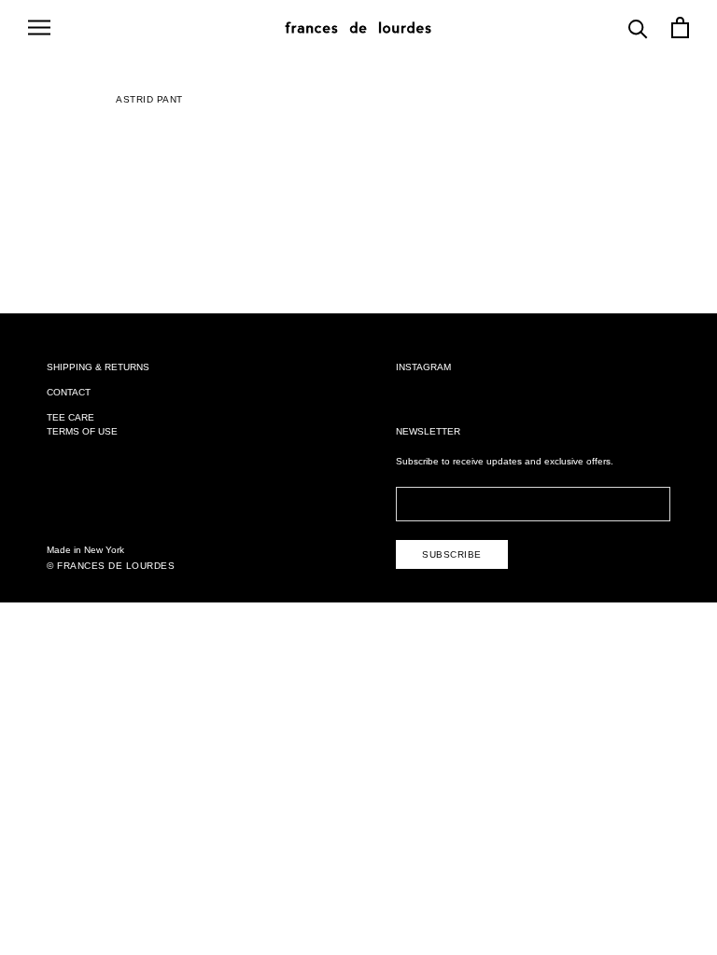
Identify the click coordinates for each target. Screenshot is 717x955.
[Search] (638, 27)
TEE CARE (70, 417)
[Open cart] (680, 27)
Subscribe (452, 554)
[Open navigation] (39, 27)
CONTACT (69, 392)
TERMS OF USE (82, 431)
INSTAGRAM (423, 367)
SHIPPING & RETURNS (98, 367)
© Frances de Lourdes (111, 566)
